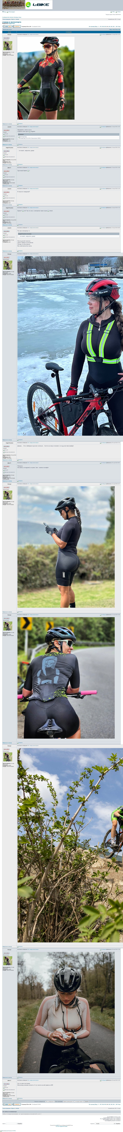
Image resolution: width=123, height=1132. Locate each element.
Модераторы (11, 23)
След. (119, 26)
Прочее (13, 19)
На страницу (92, 26)
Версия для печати (7, 29)
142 (111, 26)
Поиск (119, 11)
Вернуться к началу (7, 123)
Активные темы (17, 17)
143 (113, 26)
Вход (5, 11)
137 (100, 26)
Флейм (17, 19)
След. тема (117, 29)
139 (105, 26)
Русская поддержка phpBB (61, 1126)
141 (109, 26)
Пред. (96, 26)
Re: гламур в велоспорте (33, 34)
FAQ (113, 11)
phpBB (56, 1125)
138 (103, 26)
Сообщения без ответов (7, 17)
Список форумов (6, 19)
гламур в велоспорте (11, 22)
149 (116, 26)
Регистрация (12, 11)
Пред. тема (111, 29)
